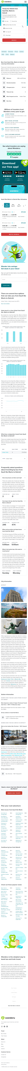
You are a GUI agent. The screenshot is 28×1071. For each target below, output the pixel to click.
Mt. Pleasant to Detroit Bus (4, 831)
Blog (2, 1044)
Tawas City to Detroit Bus (4, 837)
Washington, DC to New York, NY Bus (19, 904)
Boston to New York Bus (4, 895)
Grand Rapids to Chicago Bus (19, 813)
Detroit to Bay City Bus (4, 868)
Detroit (14, 1001)
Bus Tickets (14, 988)
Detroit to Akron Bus (19, 871)
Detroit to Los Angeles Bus (19, 858)
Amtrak (8, 680)
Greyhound (4, 679)
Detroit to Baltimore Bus (19, 861)
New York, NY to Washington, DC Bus (19, 893)
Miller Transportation (6, 755)
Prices (16, 51)
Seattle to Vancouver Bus (4, 912)
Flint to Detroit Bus (19, 834)
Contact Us (3, 1054)
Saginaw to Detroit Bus (18, 831)
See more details (5, 303)
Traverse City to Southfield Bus (4, 820)
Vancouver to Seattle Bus (19, 918)
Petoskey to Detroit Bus (3, 824)
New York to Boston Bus (4, 892)
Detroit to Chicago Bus (4, 827)
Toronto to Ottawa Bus (18, 888)
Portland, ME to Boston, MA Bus (19, 912)
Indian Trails (5, 452)
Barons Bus (18, 679)
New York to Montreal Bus (19, 900)
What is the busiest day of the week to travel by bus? (12, 550)
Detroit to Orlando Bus (4, 865)
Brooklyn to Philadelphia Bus (4, 905)
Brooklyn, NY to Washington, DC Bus (5, 909)
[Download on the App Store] (7, 172)
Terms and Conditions (5, 1062)
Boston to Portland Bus (4, 916)
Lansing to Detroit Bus (3, 834)
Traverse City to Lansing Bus (19, 827)
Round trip (14, 21)
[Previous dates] (2, 205)
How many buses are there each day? (12, 477)
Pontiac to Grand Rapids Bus (19, 837)
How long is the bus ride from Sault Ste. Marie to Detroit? (12, 501)
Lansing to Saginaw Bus (18, 817)
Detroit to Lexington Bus (4, 854)
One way (6, 21)
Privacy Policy (3, 1064)
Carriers (21, 51)
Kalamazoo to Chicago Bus (19, 841)
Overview (10, 51)
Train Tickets (4, 1035)
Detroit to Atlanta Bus (19, 868)
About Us (3, 1041)
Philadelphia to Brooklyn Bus (19, 908)
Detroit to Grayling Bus (18, 878)
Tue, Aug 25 (8, 31)
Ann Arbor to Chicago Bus (4, 813)
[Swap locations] (22, 26)
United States (14, 992)
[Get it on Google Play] (20, 172)
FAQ (3, 54)
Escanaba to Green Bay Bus (4, 817)
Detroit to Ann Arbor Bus (19, 875)
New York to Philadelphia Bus (4, 888)
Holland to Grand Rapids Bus (19, 824)
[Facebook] (4, 1026)
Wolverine (13, 684)
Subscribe (6, 285)
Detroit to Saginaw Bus (4, 878)
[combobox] (14, 25)
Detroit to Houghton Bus (4, 871)
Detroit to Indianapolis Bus (4, 851)
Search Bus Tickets (14, 793)
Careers (3, 1048)
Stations (12, 54)
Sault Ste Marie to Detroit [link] (14, 1005)
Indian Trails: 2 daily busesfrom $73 (10, 301)
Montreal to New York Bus (19, 915)
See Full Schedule (14, 234)
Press (2, 1046)
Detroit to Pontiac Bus (5, 875)
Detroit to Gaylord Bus (18, 851)
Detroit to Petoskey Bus (4, 858)
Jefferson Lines (18, 755)
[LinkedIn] (7, 1026)
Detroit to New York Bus (19, 865)
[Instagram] (2, 1026)
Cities (7, 54)
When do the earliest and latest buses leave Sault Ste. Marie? (12, 530)
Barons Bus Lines (21, 753)
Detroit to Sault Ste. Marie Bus (19, 854)
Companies (3, 1056)
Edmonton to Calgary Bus (18, 897)
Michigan (14, 996)
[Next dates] (25, 205)
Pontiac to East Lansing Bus (19, 820)
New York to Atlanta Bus (4, 902)
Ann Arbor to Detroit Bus (4, 841)
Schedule (4, 51)
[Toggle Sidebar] (25, 1)
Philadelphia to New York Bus (4, 899)
